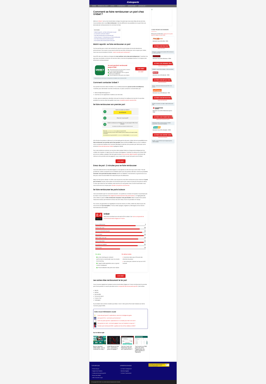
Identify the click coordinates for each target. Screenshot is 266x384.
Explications (131, 6)
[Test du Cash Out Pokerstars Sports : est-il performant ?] (127, 337)
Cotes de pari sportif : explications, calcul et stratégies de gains (114, 315)
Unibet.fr (100, 21)
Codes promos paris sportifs (99, 373)
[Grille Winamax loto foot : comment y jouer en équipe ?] (113, 337)
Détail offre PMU (161, 48)
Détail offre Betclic (162, 82)
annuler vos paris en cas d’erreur (120, 185)
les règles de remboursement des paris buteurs (122, 195)
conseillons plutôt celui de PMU (127, 100)
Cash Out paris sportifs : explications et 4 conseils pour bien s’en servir (116, 320)
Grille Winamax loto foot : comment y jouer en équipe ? (113, 348)
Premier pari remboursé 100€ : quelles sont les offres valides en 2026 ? (116, 326)
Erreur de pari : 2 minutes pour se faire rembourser (107, 37)
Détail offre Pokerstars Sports (162, 119)
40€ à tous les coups (97, 377)
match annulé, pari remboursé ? (121, 52)
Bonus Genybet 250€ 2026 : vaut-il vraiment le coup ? (99, 348)
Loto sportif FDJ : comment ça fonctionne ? (109, 318)
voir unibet (140, 69)
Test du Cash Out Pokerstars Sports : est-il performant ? (127, 348)
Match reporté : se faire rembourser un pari (105, 32)
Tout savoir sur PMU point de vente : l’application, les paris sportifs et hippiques (141, 349)
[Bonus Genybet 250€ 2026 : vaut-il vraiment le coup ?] (99, 337)
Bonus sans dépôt (96, 375)
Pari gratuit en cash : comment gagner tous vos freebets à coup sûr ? (116, 323)
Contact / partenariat (126, 373)
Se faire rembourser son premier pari (104, 35)
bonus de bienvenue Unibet (105, 146)
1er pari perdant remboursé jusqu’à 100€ (117, 66)
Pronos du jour (103, 6)
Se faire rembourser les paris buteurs (104, 39)
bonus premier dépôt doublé (129, 154)
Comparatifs (121, 6)
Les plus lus (141, 6)
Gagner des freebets (97, 371)
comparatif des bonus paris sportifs (128, 286)
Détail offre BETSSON (162, 100)
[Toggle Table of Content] (118, 30)
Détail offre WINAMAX (163, 66)
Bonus (94, 6)
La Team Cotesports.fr (126, 368)
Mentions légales (125, 371)
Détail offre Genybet (162, 137)
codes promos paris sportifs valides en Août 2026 (162, 34)
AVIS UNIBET (141, 72)
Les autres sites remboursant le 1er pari (105, 40)
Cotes (112, 6)
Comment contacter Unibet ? (102, 33)
